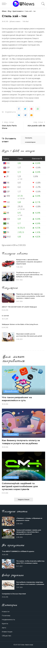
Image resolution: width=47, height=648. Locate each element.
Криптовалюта (11, 391)
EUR (14, 245)
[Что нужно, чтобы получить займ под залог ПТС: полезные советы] (8, 563)
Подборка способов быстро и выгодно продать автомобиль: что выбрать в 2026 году (29, 275)
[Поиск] (42, 4)
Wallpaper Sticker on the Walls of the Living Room (20, 324)
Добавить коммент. (15, 21)
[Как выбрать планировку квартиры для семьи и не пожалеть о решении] (8, 585)
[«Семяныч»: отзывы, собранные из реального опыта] (8, 521)
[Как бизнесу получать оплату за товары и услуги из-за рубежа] (23, 423)
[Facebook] (18, 108)
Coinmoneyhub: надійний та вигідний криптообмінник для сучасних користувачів (20, 486)
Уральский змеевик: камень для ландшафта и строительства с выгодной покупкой (28, 532)
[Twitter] (25, 108)
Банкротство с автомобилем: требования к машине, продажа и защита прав (29, 262)
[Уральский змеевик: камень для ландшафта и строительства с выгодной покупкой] (8, 533)
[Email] (31, 115)
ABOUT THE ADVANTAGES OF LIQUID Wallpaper (19, 307)
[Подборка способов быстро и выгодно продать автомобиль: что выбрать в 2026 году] (8, 276)
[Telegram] (25, 115)
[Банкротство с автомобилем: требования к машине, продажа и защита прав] (8, 263)
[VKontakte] (18, 115)
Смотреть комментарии (30, 140)
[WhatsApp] (37, 108)
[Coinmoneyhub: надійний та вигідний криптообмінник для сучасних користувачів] (23, 466)
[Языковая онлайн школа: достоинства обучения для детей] (8, 337)
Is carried (5, 315)
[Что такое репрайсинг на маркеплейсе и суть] (23, 380)
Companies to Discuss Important (14, 594)
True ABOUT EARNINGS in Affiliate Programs (18, 551)
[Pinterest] (31, 108)
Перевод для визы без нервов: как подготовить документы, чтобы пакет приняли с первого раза (30, 296)
